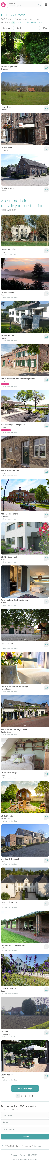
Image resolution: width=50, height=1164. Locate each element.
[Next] (45, 48)
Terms (22, 1155)
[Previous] (4, 48)
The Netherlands (35, 22)
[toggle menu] (46, 4)
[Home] (2, 1146)
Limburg (20, 22)
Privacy (14, 1155)
